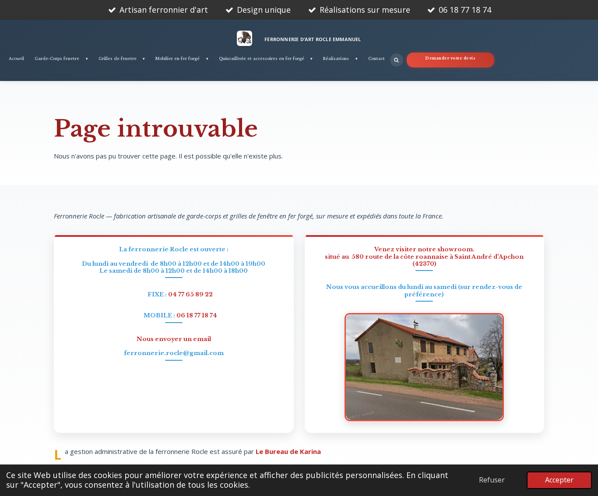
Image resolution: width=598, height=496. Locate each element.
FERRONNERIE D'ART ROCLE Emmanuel (312, 39)
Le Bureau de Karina (288, 451)
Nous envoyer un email (174, 339)
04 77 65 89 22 (190, 294)
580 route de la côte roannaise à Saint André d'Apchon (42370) (438, 260)
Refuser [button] (492, 480)
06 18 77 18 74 (196, 315)
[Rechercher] (396, 60)
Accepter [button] (559, 480)
